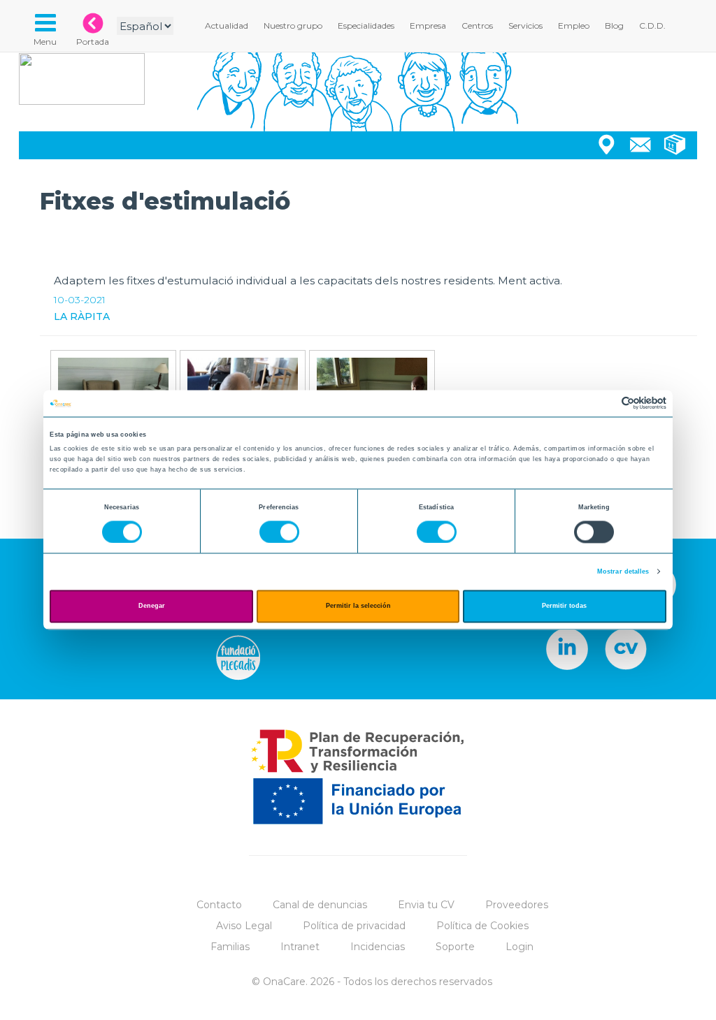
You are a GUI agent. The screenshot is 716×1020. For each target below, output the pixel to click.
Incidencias (377, 946)
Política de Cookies (482, 925)
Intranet (300, 946)
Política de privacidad (354, 925)
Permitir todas (564, 606)
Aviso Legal (244, 925)
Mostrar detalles (623, 571)
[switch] (279, 531)
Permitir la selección (358, 606)
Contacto (219, 904)
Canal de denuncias (320, 904)
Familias (230, 946)
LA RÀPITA (82, 316)
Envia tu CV (426, 904)
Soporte (455, 946)
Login (520, 946)
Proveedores (516, 904)
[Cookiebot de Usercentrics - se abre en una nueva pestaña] (605, 403)
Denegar (151, 606)
